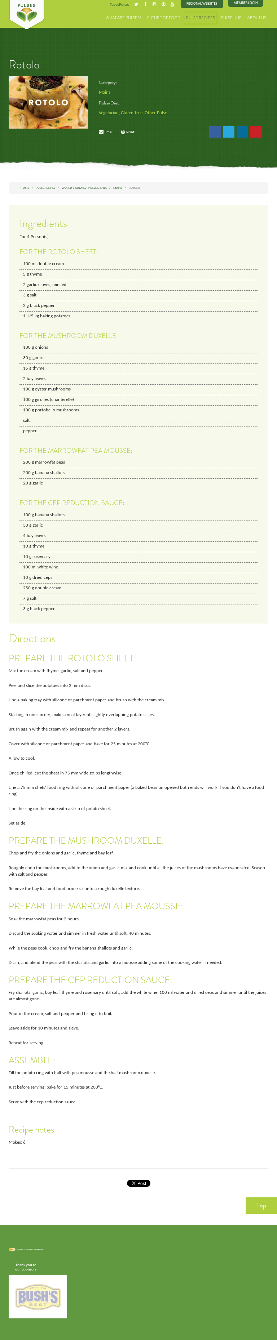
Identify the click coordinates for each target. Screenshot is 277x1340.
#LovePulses (119, 5)
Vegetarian (109, 113)
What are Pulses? (123, 18)
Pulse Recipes (200, 18)
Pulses (27, 15)
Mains (104, 92)
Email (109, 132)
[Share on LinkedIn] (242, 132)
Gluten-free (131, 113)
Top (261, 1205)
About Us (256, 18)
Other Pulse (156, 113)
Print (130, 132)
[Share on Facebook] (215, 132)
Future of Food (163, 18)
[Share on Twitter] (228, 132)
